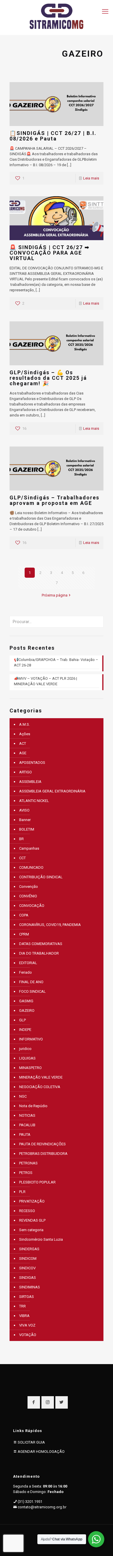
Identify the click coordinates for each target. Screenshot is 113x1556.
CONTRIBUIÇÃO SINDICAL (41, 877)
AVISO (24, 810)
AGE (22, 753)
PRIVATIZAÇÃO (32, 1201)
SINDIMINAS (29, 1287)
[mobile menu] (105, 11)
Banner (25, 820)
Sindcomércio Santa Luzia (41, 1239)
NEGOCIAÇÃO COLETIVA (39, 1087)
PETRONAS (28, 1163)
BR (21, 839)
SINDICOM (28, 1258)
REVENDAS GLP (32, 1220)
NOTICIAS (27, 1115)
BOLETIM (26, 829)
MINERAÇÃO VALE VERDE (41, 1077)
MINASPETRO (30, 1068)
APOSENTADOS (32, 762)
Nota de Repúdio (33, 1106)
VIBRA (24, 1316)
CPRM (24, 934)
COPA (23, 915)
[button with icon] (34, 1402)
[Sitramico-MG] (56, 16)
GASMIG (26, 1001)
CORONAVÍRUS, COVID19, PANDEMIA (50, 925)
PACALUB (27, 1125)
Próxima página (55, 595)
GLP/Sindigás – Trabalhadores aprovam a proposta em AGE (54, 500)
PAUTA (24, 1134)
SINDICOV (27, 1268)
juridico (25, 1048)
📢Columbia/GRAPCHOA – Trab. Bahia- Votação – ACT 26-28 (56, 662)
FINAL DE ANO (31, 982)
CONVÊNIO (28, 896)
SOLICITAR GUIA (31, 1442)
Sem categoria (31, 1230)
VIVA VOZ (27, 1325)
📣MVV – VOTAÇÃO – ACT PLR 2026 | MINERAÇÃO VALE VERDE (45, 681)
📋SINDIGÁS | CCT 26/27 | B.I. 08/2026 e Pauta (53, 136)
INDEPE (25, 1029)
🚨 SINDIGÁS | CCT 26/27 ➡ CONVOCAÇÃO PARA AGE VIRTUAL (50, 252)
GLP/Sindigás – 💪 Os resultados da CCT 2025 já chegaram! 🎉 (48, 377)
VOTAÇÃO (27, 1335)
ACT (22, 743)
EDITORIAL (28, 963)
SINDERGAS (29, 1249)
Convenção (28, 886)
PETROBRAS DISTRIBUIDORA (43, 1153)
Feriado (25, 972)
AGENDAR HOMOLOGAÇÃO (41, 1451)
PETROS (25, 1172)
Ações (24, 734)
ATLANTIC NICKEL (34, 801)
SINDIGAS (27, 1277)
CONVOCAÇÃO (31, 905)
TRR (22, 1306)
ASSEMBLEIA (30, 781)
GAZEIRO (26, 1010)
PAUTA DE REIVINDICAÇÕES (42, 1144)
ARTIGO (25, 772)
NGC (23, 1096)
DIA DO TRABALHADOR (39, 953)
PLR (22, 1192)
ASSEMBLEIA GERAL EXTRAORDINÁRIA (52, 791)
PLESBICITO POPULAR (37, 1182)
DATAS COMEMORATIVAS (40, 944)
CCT (22, 858)
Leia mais (91, 178)
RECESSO (27, 1211)
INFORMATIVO (31, 1039)
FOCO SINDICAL (32, 991)
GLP (22, 1020)
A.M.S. (24, 724)
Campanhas (29, 848)
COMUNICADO (31, 867)
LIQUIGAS (27, 1058)
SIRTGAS (26, 1296)
